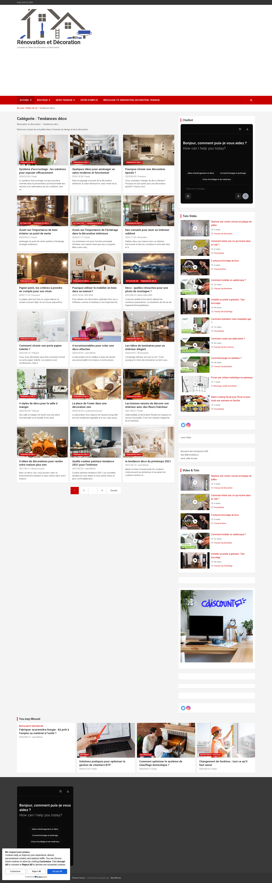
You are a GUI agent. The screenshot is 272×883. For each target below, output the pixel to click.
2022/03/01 (130, 353)
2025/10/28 (77, 176)
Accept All (57, 871)
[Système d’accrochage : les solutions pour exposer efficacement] (42, 150)
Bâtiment (84, 755)
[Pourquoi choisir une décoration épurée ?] (148, 150)
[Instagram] (188, 425)
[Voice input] (238, 196)
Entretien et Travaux (210, 755)
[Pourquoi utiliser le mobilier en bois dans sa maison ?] (95, 268)
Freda (140, 411)
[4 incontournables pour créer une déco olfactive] (95, 326)
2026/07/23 (84, 769)
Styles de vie (132, 281)
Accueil (24, 100)
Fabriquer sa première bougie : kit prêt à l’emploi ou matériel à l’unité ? (44, 731)
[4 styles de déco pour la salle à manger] (42, 384)
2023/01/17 (77, 237)
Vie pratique (219, 253)
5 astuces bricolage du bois (225, 260)
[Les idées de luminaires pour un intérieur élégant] (148, 326)
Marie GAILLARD (145, 295)
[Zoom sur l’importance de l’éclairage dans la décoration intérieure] (95, 210)
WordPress (116, 878)
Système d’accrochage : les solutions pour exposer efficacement (42, 171)
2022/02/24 (24, 411)
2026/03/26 (24, 176)
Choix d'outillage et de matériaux (216, 179)
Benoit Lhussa (38, 468)
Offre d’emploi (89, 100)
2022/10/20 (77, 295)
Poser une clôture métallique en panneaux (232, 377)
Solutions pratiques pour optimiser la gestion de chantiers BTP (102, 763)
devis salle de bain (189, 458)
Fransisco (142, 176)
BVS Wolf (89, 295)
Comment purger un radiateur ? (226, 358)
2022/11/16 (24, 295)
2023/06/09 (130, 176)
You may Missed (29, 719)
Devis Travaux (64, 100)
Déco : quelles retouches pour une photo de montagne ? (146, 289)
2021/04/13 (130, 465)
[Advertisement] (136, 71)
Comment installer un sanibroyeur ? (228, 280)
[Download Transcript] (247, 129)
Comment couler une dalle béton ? (228, 338)
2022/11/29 (130, 237)
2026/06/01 (144, 769)
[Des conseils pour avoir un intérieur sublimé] (148, 210)
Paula (34, 176)
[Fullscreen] (240, 129)
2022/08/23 (130, 295)
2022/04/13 (24, 353)
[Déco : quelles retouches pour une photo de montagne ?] (148, 268)
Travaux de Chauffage (223, 311)
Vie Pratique (146, 755)
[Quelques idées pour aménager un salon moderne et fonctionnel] (95, 150)
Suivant (113, 490)
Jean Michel (90, 353)
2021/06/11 (24, 468)
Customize (15, 871)
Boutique (42, 100)
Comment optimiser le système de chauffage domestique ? (160, 763)
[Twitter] (183, 425)
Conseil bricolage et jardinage (233, 173)
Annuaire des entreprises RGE (194, 451)
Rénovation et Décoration (48, 42)
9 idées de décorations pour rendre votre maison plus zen (41, 463)
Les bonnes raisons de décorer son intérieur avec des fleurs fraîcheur (147, 405)
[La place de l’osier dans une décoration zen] (95, 384)
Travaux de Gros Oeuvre (224, 347)
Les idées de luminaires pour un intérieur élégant (145, 347)
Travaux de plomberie (223, 288)
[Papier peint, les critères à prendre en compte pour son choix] (42, 268)
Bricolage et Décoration (31, 726)
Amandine (142, 237)
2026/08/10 (24, 737)
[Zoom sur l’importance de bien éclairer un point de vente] (42, 210)
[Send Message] (245, 196)
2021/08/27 (130, 411)
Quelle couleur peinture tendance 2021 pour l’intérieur (93, 463)
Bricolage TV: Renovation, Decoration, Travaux (131, 100)
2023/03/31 (24, 237)
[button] (188, 196)
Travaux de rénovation (223, 233)
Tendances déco (28, 162)
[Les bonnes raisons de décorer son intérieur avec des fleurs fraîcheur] (148, 384)
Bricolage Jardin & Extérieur (225, 386)
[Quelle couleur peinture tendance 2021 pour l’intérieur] (95, 442)
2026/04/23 (204, 769)
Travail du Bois (220, 269)
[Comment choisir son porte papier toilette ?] (42, 326)
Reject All (36, 871)
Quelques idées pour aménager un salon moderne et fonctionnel (93, 171)
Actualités (25, 223)
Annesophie (143, 353)
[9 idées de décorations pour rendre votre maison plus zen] (42, 442)
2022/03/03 (77, 353)
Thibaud (35, 353)
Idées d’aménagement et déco (201, 173)
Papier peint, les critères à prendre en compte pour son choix (40, 289)
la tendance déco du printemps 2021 (148, 461)
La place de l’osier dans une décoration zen (89, 405)
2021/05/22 (77, 468)
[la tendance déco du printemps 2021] (148, 442)
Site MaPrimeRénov (190, 455)
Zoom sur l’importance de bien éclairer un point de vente (38, 231)
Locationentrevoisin (93, 411)
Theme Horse (78, 878)
